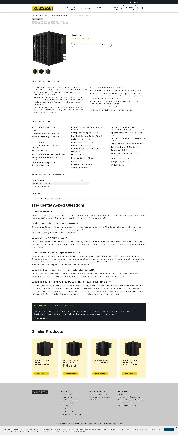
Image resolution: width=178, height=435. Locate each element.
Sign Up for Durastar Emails (101, 398)
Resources (123, 391)
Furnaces (66, 406)
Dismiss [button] (169, 430)
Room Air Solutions (71, 414)
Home (35, 15)
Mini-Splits (67, 394)
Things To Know (70, 8)
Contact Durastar (99, 394)
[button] (176, 427)
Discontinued (37, 19)
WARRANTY (39, 180)
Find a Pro (115, 8)
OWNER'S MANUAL (43, 187)
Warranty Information (129, 397)
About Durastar (98, 391)
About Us (100, 8)
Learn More (39, 318)
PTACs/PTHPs (68, 411)
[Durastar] (42, 8)
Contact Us (130, 8)
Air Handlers (67, 403)
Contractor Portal (137, 2)
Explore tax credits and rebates (91, 45)
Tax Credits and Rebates (131, 400)
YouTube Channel (127, 403)
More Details (41, 373)
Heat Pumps (67, 397)
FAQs (120, 394)
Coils (63, 408)
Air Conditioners (61, 15)
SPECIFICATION (41, 183)
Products (85, 8)
